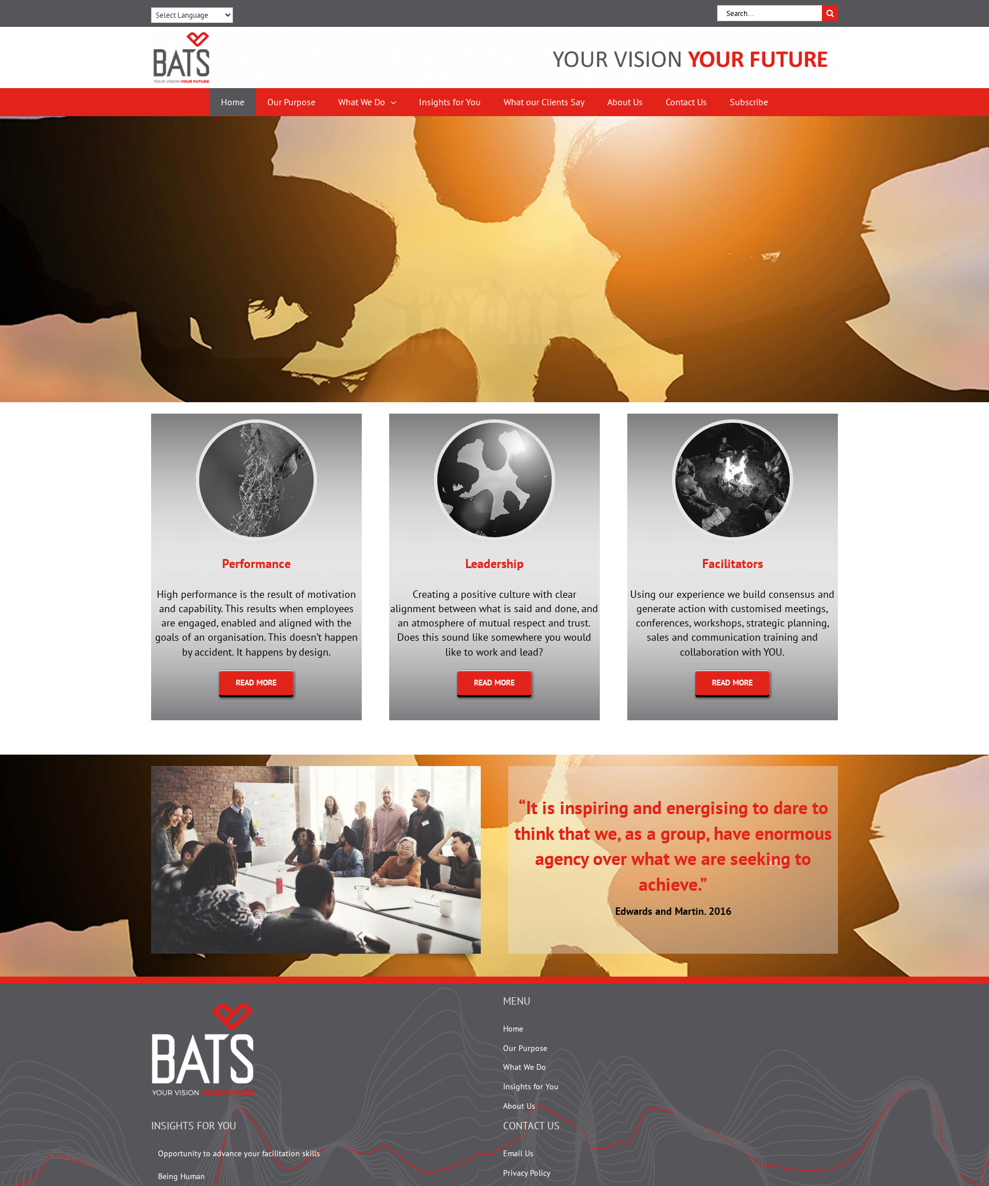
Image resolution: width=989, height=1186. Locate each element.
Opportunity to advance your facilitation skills (239, 1153)
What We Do (524, 1067)
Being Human (181, 1176)
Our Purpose (525, 1048)
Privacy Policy (527, 1173)
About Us (519, 1106)
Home (513, 1029)
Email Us (518, 1153)
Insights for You (531, 1086)
